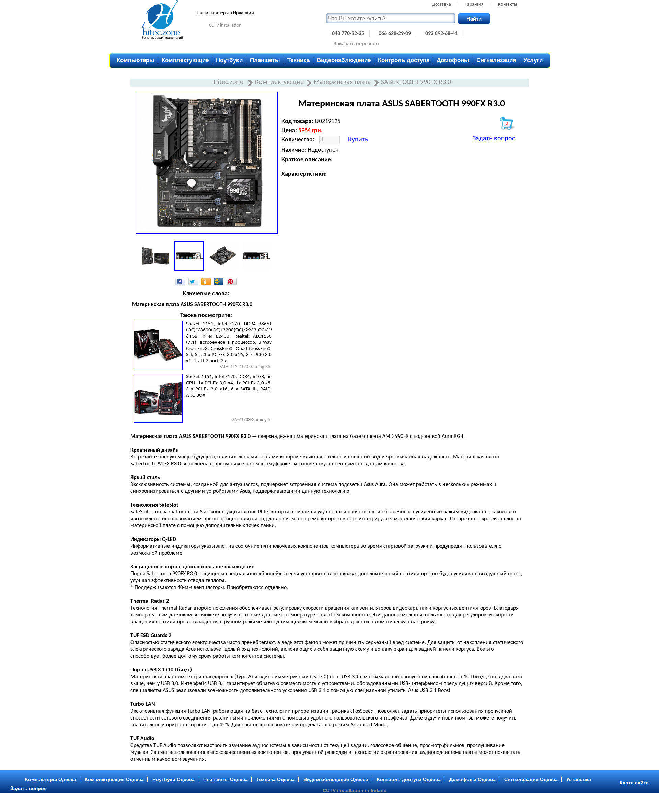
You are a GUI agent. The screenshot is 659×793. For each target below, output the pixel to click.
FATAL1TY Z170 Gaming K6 (244, 367)
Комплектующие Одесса (114, 779)
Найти (474, 19)
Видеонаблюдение (344, 60)
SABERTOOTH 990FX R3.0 (416, 82)
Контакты (507, 4)
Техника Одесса (275, 779)
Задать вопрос (494, 138)
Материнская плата (342, 82)
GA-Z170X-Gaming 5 (250, 419)
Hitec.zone (229, 82)
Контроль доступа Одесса (409, 779)
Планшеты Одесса (225, 779)
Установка (578, 779)
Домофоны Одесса (472, 779)
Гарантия (474, 4)
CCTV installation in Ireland (355, 790)
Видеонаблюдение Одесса (335, 779)
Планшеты (265, 60)
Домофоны (453, 60)
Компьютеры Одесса (50, 779)
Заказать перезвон (356, 44)
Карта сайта (634, 782)
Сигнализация (496, 60)
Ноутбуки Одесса (173, 779)
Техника (298, 60)
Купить (358, 139)
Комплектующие (185, 60)
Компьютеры (135, 60)
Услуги (533, 60)
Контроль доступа (403, 60)
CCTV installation (225, 25)
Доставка (441, 4)
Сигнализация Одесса (531, 779)
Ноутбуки (229, 60)
